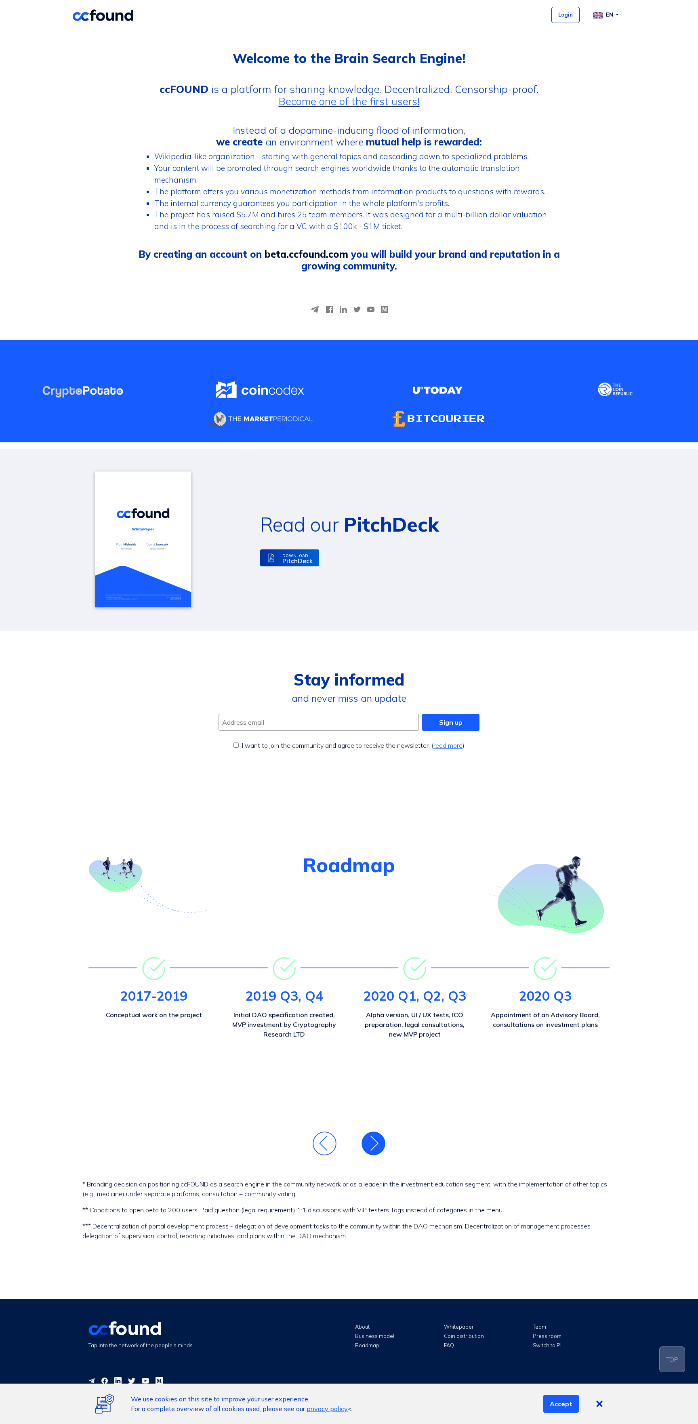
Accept (561, 1404)
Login (565, 15)
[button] (289, 557)
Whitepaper (459, 1326)
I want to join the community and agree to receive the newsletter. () (353, 745)
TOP (672, 1359)
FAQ (449, 1345)
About (362, 1326)
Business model (374, 1336)
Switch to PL (548, 1345)
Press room (547, 1336)
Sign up (451, 722)
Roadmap (367, 1345)
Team (539, 1326)
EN (610, 15)
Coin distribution (464, 1336)
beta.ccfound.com (306, 254)
